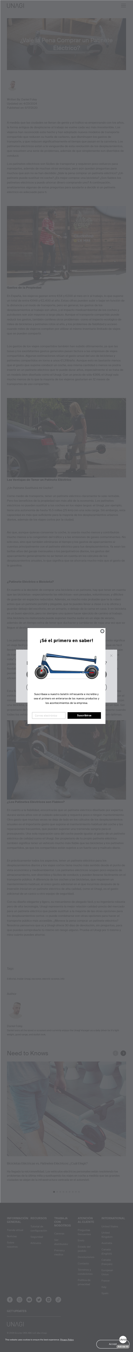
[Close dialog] (102, 631)
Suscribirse (84, 715)
